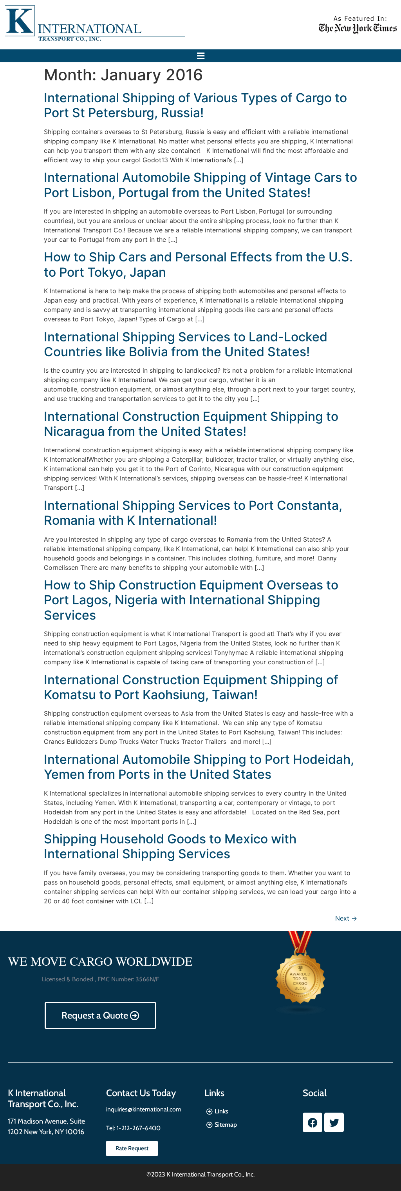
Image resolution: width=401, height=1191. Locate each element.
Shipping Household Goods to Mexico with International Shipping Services (170, 846)
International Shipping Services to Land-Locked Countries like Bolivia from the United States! (185, 344)
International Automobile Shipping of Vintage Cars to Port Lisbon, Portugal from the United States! (200, 185)
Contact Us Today (141, 1093)
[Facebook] (312, 1122)
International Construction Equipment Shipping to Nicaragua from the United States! (191, 424)
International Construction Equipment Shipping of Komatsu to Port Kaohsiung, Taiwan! (191, 687)
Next (346, 918)
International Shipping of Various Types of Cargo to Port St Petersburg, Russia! (195, 105)
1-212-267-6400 (138, 1128)
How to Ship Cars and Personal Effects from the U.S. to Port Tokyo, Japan (198, 264)
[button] (200, 55)
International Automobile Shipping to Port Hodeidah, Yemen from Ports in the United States (199, 767)
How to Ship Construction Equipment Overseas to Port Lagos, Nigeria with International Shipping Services (191, 600)
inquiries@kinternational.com (143, 1109)
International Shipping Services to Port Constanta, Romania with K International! (193, 513)
